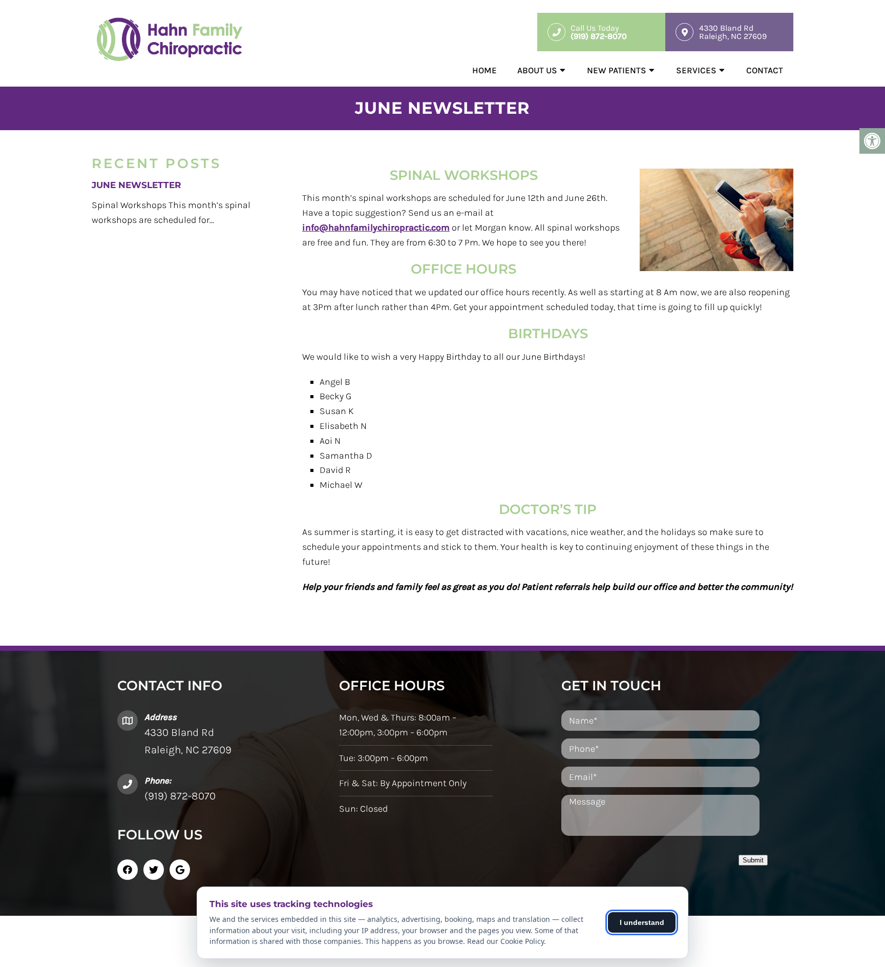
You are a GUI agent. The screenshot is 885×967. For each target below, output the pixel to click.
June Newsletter (136, 185)
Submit (753, 860)
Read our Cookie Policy (505, 941)
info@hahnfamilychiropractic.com (376, 227)
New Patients (616, 70)
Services (696, 70)
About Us (537, 70)
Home (484, 70)
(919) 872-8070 (180, 796)
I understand (642, 922)
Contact (764, 70)
